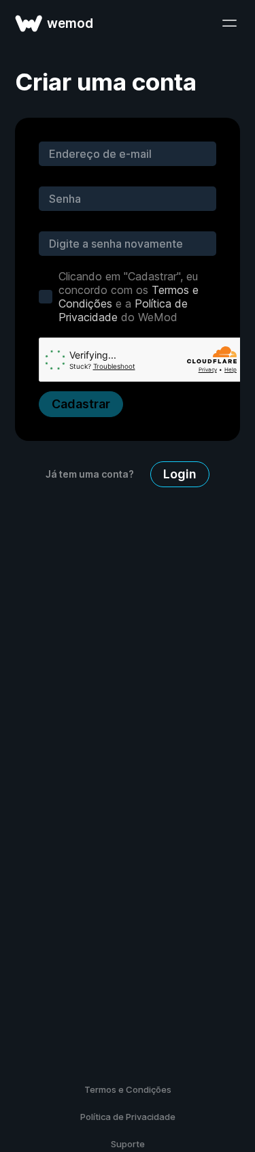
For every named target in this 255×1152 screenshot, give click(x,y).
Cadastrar (81, 404)
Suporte (128, 1143)
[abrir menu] (229, 23)
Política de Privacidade (127, 1116)
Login (180, 474)
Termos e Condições (127, 1089)
